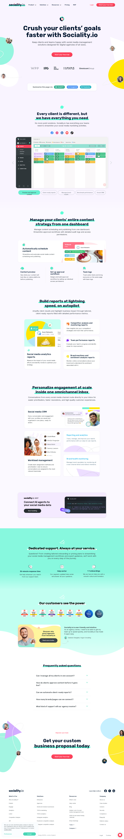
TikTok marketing (42, 810)
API (10, 821)
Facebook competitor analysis (45, 821)
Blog (70, 806)
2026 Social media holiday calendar (76, 816)
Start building (32, 511)
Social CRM (100, 192)
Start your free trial (106, 5)
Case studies (103, 803)
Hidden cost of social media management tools (76, 811)
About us (102, 799)
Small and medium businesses (45, 806)
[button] (120, 835)
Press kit (102, 817)
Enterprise (40, 799)
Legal (101, 835)
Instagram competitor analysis (45, 824)
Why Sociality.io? (13, 799)
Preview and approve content (29, 193)
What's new (72, 799)
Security (102, 810)
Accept (29, 834)
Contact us (103, 824)
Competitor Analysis (14, 817)
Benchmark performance (85, 192)
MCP (74, 5)
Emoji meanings (73, 820)
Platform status (104, 821)
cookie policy (7, 829)
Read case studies (48, 640)
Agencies (39, 803)
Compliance (103, 814)
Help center (72, 803)
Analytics (11, 810)
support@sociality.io (95, 791)
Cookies (108, 835)
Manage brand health (66, 193)
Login (92, 5)
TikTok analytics (41, 814)
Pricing (67, 5)
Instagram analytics (42, 817)
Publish (11, 803)
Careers (102, 806)
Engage (11, 806)
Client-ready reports (49, 192)
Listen (10, 814)
